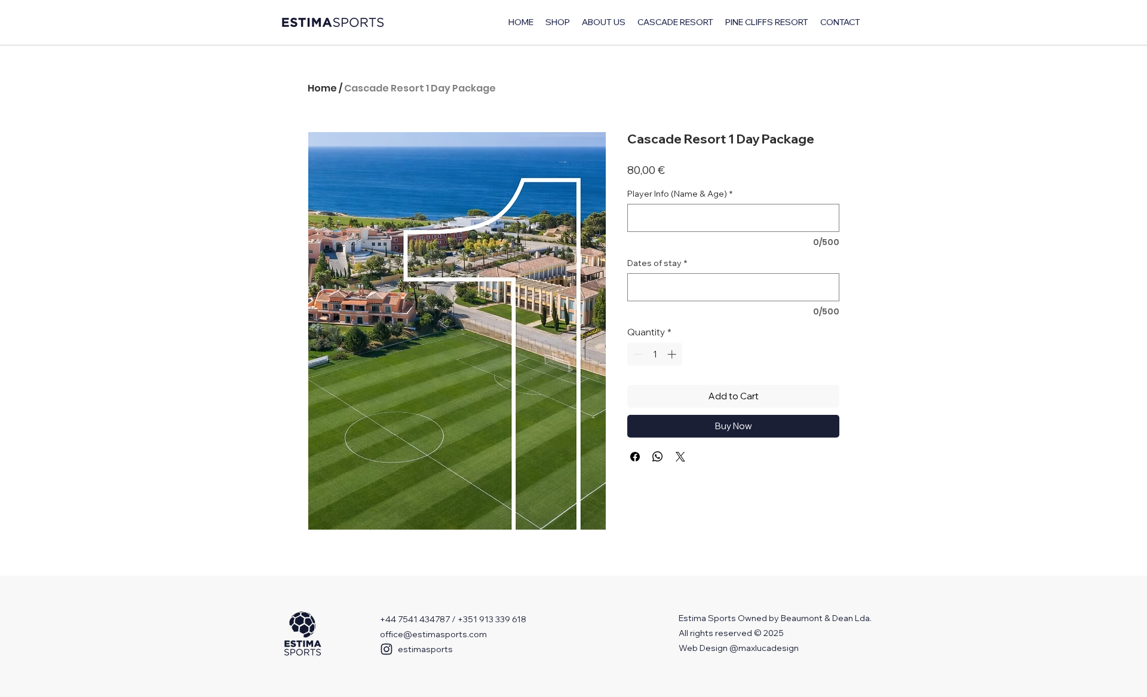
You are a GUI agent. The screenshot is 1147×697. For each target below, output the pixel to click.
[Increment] (673, 354)
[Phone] (386, 649)
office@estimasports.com (433, 634)
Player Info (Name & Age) (679, 194)
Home (322, 88)
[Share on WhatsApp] (658, 457)
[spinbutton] (655, 354)
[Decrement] (637, 354)
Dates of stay (657, 263)
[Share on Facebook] (635, 457)
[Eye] (303, 635)
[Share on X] (680, 457)
